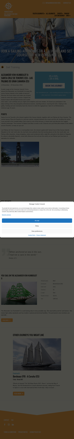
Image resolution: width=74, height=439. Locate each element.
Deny (37, 226)
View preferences (37, 231)
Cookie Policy (31, 235)
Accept (37, 220)
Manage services (6, 215)
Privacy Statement (41, 235)
